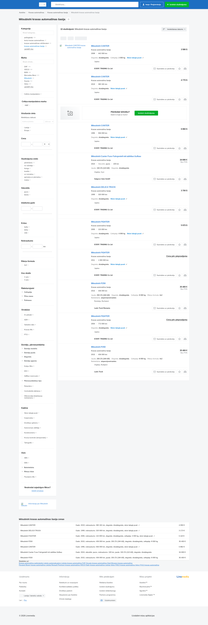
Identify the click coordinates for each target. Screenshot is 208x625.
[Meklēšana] (53, 4)
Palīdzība (22, 587)
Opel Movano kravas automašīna (119, 563)
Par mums (23, 583)
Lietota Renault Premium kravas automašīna (63, 565)
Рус (25, 600)
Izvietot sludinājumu (146, 113)
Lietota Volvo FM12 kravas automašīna (120, 565)
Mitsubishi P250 (98, 283)
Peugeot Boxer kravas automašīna (32, 565)
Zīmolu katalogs (65, 599)
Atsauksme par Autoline (68, 595)
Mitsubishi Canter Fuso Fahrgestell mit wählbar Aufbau (116, 156)
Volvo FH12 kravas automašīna (147, 565)
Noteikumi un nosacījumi (68, 583)
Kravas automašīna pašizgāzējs (31, 563)
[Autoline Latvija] (27, 4)
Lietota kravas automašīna (71, 563)
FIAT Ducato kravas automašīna (94, 563)
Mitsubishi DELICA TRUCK (103, 187)
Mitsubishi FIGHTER (100, 222)
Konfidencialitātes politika (68, 587)
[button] (179, 68)
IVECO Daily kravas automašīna (92, 565)
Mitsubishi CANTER (100, 46)
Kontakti (22, 591)
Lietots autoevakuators (52, 563)
